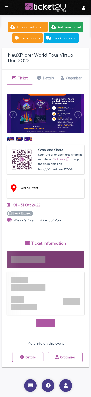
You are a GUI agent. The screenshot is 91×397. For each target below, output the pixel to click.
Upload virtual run (31, 27)
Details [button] (48, 78)
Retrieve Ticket (69, 27)
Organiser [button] (74, 78)
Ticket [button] (23, 78)
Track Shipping (64, 38)
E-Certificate (30, 38)
